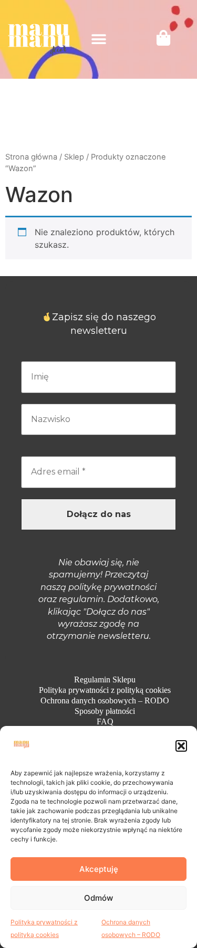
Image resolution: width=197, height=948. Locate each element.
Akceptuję (98, 869)
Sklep (74, 157)
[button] (181, 746)
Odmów (98, 898)
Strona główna (31, 157)
